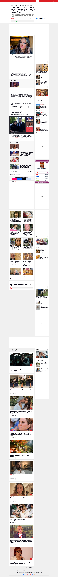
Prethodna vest (15, 171)
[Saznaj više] (47, 62)
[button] (32, 18)
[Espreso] (22, 570)
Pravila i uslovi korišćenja (24, 572)
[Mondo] (18, 570)
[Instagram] (29, 574)
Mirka (12, 56)
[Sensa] (35, 570)
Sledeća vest (29, 171)
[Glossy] (29, 570)
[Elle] (24, 570)
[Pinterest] (27, 574)
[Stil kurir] (26, 570)
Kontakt (29, 572)
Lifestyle (15, 5)
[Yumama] (38, 570)
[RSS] (34, 574)
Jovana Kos (12, 18)
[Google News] (33, 574)
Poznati (18, 5)
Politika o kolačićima (32, 572)
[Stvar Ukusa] (42, 570)
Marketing (17, 572)
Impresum (20, 572)
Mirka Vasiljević (12, 174)
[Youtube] (31, 574)
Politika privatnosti (38, 572)
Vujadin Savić (18, 174)
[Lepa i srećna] (3, 1)
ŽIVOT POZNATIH (17, 137)
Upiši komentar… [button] (15, 288)
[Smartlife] (32, 570)
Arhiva (41, 572)
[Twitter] (25, 574)
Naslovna (12, 5)
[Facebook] (23, 574)
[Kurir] (15, 570)
